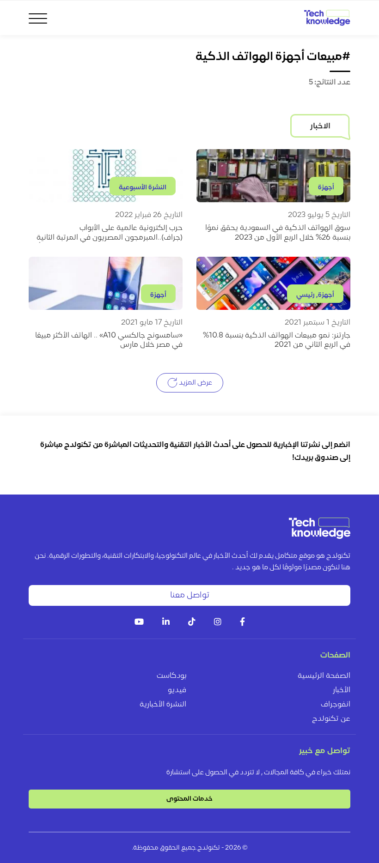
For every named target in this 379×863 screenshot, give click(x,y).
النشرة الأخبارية (163, 704)
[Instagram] (217, 622)
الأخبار (341, 690)
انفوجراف (335, 704)
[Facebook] (242, 622)
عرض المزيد (194, 383)
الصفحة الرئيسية (324, 676)
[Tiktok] (192, 622)
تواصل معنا (189, 595)
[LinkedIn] (166, 622)
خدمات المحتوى (189, 799)
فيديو (177, 690)
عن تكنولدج (331, 719)
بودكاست (171, 676)
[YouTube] (139, 622)
